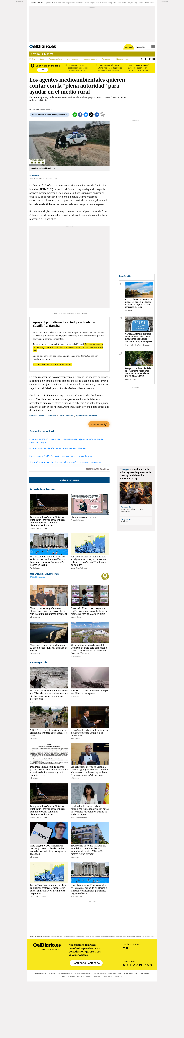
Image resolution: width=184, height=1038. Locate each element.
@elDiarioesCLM (39, 577)
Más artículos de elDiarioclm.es (44, 574)
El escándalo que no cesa (83, 517)
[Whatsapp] (74, 114)
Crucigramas (46, 936)
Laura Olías (75, 568)
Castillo (87, 936)
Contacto (80, 976)
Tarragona (130, 3)
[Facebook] (145, 59)
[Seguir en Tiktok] (145, 965)
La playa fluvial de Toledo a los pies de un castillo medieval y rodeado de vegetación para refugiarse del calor (138, 303)
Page (136, 3)
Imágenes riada (70, 3)
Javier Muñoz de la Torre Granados (137, 345)
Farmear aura (80, 936)
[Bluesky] (85, 114)
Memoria (97, 936)
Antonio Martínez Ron (38, 528)
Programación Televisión (134, 936)
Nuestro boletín (122, 59)
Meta (63, 3)
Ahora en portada (38, 662)
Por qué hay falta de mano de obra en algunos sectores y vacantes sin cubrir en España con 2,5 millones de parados (88, 560)
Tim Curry (86, 3)
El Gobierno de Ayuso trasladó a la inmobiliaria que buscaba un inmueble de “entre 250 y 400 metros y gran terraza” (88, 849)
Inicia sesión (140, 47)
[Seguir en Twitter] (128, 965)
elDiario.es (74, 696)
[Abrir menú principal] (153, 46)
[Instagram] (153, 59)
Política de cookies (68, 976)
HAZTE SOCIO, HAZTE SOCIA (86, 963)
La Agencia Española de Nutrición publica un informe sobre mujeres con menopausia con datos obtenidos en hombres (47, 521)
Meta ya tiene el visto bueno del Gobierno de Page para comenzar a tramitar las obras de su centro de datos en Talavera (89, 649)
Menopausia (103, 3)
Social (42, 59)
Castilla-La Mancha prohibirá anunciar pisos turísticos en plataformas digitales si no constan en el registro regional (138, 337)
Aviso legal (112, 973)
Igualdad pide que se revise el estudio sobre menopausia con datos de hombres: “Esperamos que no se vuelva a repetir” (90, 810)
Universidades (72, 59)
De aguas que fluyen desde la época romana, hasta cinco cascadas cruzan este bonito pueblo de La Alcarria (138, 372)
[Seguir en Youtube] (140, 965)
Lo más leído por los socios (42, 489)
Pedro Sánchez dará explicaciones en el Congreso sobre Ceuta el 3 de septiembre (90, 732)
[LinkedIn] (97, 114)
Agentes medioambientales (86, 416)
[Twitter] (141, 59)
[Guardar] (102, 114)
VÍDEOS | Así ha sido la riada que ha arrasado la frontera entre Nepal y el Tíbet (48, 732)
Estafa (147, 3)
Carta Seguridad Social (69, 936)
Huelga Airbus (112, 3)
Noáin (97, 3)
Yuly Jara (83, 568)
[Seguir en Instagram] (137, 965)
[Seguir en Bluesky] (124, 965)
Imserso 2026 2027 (56, 936)
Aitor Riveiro (75, 738)
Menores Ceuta (56, 3)
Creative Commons (99, 973)
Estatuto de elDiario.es (82, 973)
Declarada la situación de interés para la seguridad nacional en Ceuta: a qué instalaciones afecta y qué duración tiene (49, 770)
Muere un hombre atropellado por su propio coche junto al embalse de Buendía (48, 647)
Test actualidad (146, 936)
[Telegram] (149, 59)
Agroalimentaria (55, 59)
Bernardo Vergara (77, 520)
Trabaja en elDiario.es (65, 973)
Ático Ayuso (79, 3)
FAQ (136, 973)
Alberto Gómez (130, 379)
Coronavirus (51, 416)
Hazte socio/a (128, 47)
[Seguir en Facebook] (130, 965)
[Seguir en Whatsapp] (148, 965)
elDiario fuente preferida (108, 936)
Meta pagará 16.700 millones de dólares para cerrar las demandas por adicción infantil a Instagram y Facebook (48, 849)
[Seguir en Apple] (127, 948)
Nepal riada (48, 3)
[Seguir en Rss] (151, 965)
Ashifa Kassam (35, 568)
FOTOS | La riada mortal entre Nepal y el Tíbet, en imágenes (89, 692)
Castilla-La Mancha (42, 54)
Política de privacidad (125, 973)
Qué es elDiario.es (40, 973)
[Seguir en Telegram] (134, 965)
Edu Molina (129, 311)
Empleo (92, 3)
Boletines (97, 976)
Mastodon (118, 976)
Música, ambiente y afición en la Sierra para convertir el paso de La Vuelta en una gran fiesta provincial (48, 611)
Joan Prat (152, 3)
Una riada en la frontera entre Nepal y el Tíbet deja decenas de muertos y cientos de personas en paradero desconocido (49, 694)
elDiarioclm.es (35, 176)
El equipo (52, 973)
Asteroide (141, 3)
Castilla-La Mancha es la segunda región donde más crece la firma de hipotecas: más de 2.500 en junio (89, 611)
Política (32, 59)
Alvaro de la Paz (122, 3)
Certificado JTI (107, 976)
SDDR (92, 936)
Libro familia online (121, 936)
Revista (88, 976)
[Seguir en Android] (124, 948)
